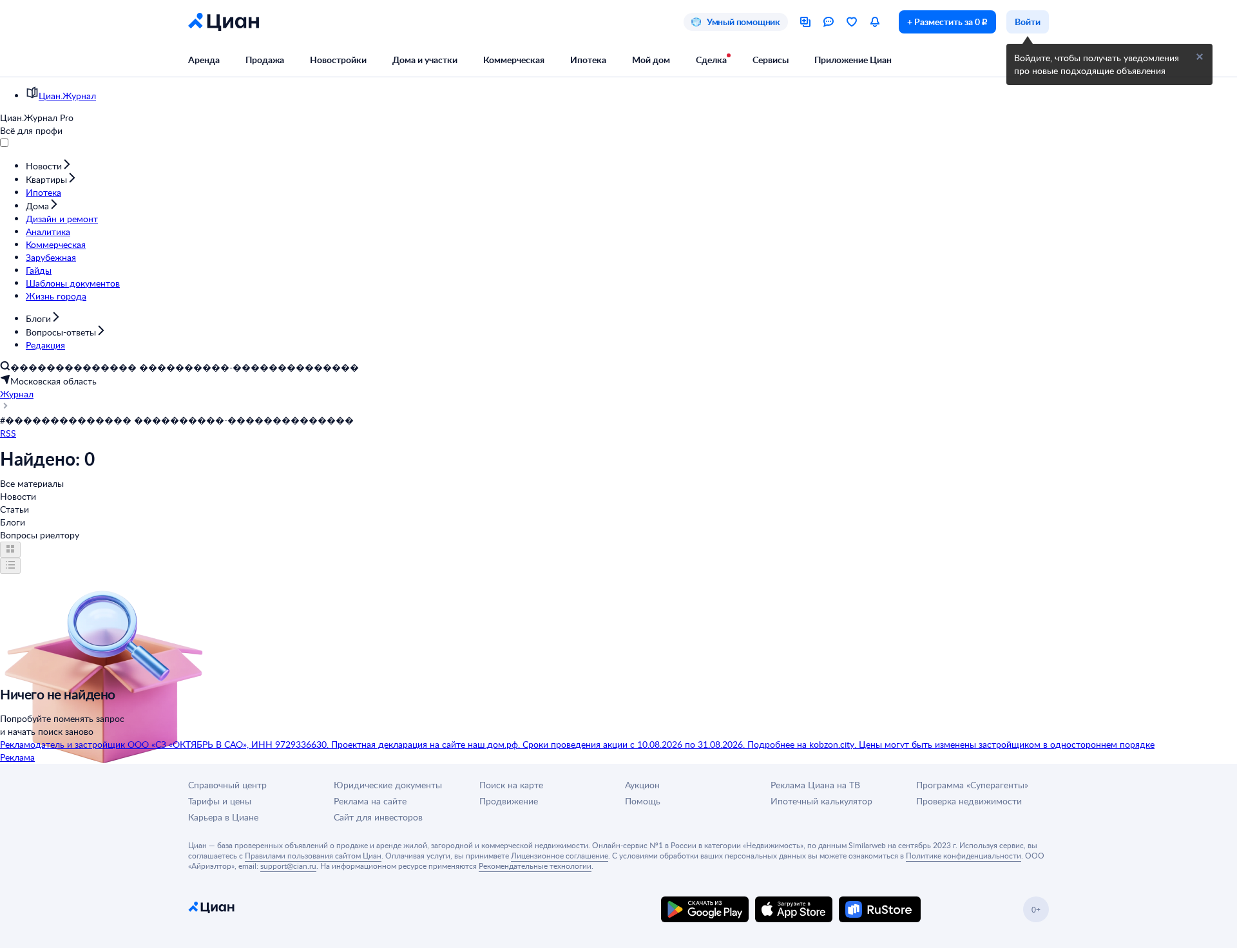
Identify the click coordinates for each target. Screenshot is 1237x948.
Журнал (17, 394)
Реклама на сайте (370, 801)
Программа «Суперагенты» (972, 785)
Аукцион (642, 785)
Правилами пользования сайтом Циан (313, 855)
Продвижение (508, 801)
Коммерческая (513, 59)
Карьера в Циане (223, 817)
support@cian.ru (288, 865)
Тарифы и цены (219, 801)
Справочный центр (227, 785)
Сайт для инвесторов (378, 817)
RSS (8, 433)
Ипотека (588, 59)
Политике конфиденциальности (963, 855)
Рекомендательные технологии (535, 865)
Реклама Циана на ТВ (815, 785)
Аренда (204, 59)
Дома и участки (424, 59)
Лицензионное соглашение (559, 855)
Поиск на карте (511, 785)
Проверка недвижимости (969, 801)
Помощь (642, 801)
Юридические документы (388, 785)
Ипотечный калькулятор (821, 801)
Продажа (264, 59)
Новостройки (338, 59)
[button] (1200, 57)
